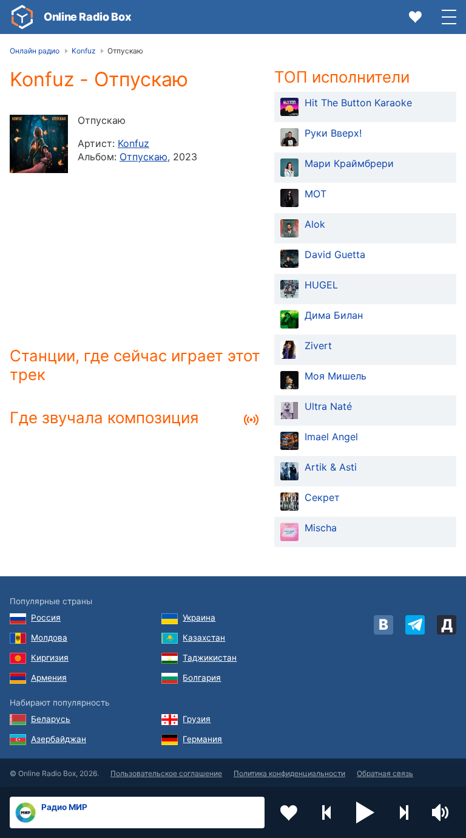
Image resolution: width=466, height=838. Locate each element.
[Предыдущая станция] (327, 812)
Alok (315, 224)
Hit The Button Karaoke (358, 103)
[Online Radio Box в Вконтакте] (383, 625)
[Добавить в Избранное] (288, 812)
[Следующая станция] (403, 812)
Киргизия (50, 658)
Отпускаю (143, 157)
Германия (202, 739)
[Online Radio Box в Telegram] (415, 625)
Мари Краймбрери (349, 163)
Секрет (322, 497)
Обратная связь (385, 773)
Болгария (202, 678)
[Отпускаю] (39, 144)
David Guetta (335, 254)
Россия (46, 617)
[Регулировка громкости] (441, 812)
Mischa (321, 528)
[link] (22, 17)
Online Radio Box (87, 16)
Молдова (49, 637)
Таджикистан (210, 658)
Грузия (197, 719)
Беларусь (50, 719)
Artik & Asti (331, 467)
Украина (199, 617)
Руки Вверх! (333, 133)
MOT (315, 194)
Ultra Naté (328, 406)
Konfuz (133, 143)
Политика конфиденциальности (289, 773)
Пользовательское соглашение (166, 773)
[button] (365, 812)
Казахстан (204, 637)
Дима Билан (334, 315)
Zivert (318, 345)
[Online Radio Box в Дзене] (446, 625)
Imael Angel (331, 437)
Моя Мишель (335, 376)
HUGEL (321, 285)
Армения (49, 678)
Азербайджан (58, 739)
